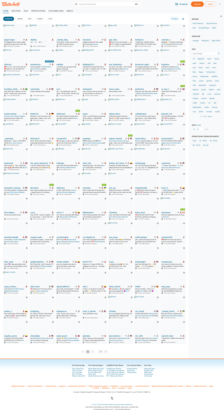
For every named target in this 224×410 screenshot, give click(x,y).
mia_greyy (113, 237)
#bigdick (22, 116)
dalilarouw (61, 114)
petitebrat (139, 89)
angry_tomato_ (10, 287)
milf (209, 63)
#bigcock (146, 340)
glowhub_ (87, 336)
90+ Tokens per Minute (115, 376)
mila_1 (85, 287)
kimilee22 (34, 114)
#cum (84, 167)
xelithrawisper (141, 237)
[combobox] (103, 4)
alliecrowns (35, 287)
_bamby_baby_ (63, 40)
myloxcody (8, 163)
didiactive (61, 188)
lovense (214, 107)
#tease (115, 141)
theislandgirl (140, 262)
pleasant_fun (166, 114)
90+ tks (205, 145)
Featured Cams (149, 369)
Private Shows (132, 369)
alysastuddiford (63, 287)
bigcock (195, 90)
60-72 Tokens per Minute (115, 374)
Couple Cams (148, 374)
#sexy (125, 141)
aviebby (60, 64)
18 (194, 59)
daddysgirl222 (88, 64)
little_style (8, 262)
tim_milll (139, 336)
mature (202, 63)
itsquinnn (165, 64)
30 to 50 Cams (77, 374)
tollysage (60, 163)
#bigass (163, 143)
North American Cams (96, 369)
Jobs (114, 388)
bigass (201, 72)
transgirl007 (62, 139)
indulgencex (62, 311)
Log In (210, 4)
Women (20, 19)
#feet (17, 289)
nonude (209, 112)
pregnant (212, 85)
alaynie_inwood (115, 139)
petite (201, 112)
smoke (206, 107)
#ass (119, 217)
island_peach (62, 336)
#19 (165, 44)
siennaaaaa (165, 212)
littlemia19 (35, 139)
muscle (202, 103)
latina (201, 68)
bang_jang (165, 287)
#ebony (62, 217)
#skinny (85, 143)
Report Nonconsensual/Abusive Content (167, 386)
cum (194, 112)
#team (32, 340)
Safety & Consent (18, 386)
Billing (188, 386)
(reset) (198, 125)
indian (195, 103)
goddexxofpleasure (38, 262)
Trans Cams (148, 376)
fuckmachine (210, 72)
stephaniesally (141, 188)
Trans (50, 19)
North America (198, 23)
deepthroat (204, 76)
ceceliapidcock (89, 237)
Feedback (114, 386)
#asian (15, 143)
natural (203, 98)
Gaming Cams (131, 372)
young (201, 81)
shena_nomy (114, 89)
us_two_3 (165, 89)
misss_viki (87, 163)
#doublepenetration (68, 241)
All (136, 4)
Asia (194, 28)
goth (218, 90)
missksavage (140, 163)
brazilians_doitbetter (12, 89)
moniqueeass (166, 262)
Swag (129, 388)
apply (206, 129)
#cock (128, 338)
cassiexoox (165, 163)
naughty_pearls (10, 336)
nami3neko (35, 89)
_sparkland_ (9, 139)
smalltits (214, 76)
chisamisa (113, 212)
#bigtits (17, 116)
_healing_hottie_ (168, 311)
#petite (139, 93)
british (203, 90)
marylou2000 (166, 237)
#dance (74, 143)
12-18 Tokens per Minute (115, 370)
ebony (217, 59)
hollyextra (139, 40)
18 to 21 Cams (77, 370)
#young (144, 93)
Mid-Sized (205, 41)
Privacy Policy (50, 386)
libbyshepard (88, 212)
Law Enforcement (142, 386)
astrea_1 (60, 212)
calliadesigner (141, 114)
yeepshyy (86, 139)
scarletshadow (62, 237)
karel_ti (164, 188)
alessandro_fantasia (12, 188)
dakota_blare (114, 114)
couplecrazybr (36, 237)
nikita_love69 (114, 287)
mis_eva (112, 188)
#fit (71, 217)
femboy (195, 98)
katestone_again (142, 64)
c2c (209, 103)
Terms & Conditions (35, 386)
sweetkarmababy (11, 237)
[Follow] (26, 25)
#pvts (16, 241)
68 (101, 352)
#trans (39, 291)
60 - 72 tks (196, 145)
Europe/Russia (204, 28)
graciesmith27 (167, 139)
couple (217, 112)
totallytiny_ (35, 311)
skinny (195, 76)
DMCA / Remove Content (98, 386)
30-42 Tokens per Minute (115, 372)
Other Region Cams (95, 370)
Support (62, 386)
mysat (85, 114)
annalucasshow (10, 114)
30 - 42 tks (213, 141)
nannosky (86, 188)
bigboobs (201, 59)
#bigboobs (170, 69)
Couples (40, 19)
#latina (67, 217)
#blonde (69, 167)
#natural (95, 44)
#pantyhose (15, 291)
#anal (74, 239)
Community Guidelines (77, 386)
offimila (112, 311)
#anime (20, 143)
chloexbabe (35, 336)
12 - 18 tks (203, 141)
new (194, 68)
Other (214, 28)
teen (214, 68)
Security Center (127, 386)
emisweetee (35, 64)
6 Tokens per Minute (114, 369)
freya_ (111, 262)
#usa (167, 167)
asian (194, 63)
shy (203, 94)
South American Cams (96, 376)
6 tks (194, 141)
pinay (217, 81)
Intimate (196, 41)
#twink (25, 167)
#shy (31, 69)
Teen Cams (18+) (78, 369)
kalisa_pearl (140, 212)
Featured (8, 19)
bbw (194, 72)
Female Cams (148, 370)
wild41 (138, 287)
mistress (217, 94)
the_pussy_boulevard (39, 163)
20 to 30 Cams (77, 372)
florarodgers (9, 212)
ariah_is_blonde (89, 311)
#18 (35, 69)
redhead (196, 94)
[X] (112, 399)
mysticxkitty (140, 139)
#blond (45, 67)
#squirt (102, 165)
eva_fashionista (115, 64)
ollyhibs (33, 40)
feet (194, 81)
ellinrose (7, 64)
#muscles (150, 93)
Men (30, 19)
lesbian (211, 90)
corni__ (33, 212)
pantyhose (202, 85)
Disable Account (200, 386)
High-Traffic (216, 41)
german (209, 81)
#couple (143, 316)
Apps (211, 386)
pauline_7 (8, 311)
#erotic (74, 217)
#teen (49, 67)
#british (66, 338)
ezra (58, 89)
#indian (16, 239)
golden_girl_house (116, 163)
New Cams (130, 370)
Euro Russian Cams (94, 372)
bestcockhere (114, 336)
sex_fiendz (139, 311)
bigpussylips (197, 107)
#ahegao (69, 239)
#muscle (16, 192)
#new (177, 44)
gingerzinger (9, 40)
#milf (39, 266)
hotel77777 (87, 262)
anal (215, 63)
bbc (215, 103)
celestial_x (165, 40)
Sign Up (197, 4)
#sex (12, 116)
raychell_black (167, 336)
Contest (96, 388)
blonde (211, 98)
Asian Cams (92, 374)
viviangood (87, 89)
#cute (155, 93)
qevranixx (34, 188)
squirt (209, 59)
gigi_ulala (113, 40)
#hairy (12, 241)
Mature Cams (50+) (78, 376)
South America (211, 23)
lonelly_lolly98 (63, 262)
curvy (209, 94)
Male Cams (148, 372)
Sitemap (121, 388)
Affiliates (105, 388)
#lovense (125, 69)
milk (194, 85)
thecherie (87, 40)
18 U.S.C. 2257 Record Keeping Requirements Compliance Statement (112, 404)
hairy (207, 68)
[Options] (183, 19)
